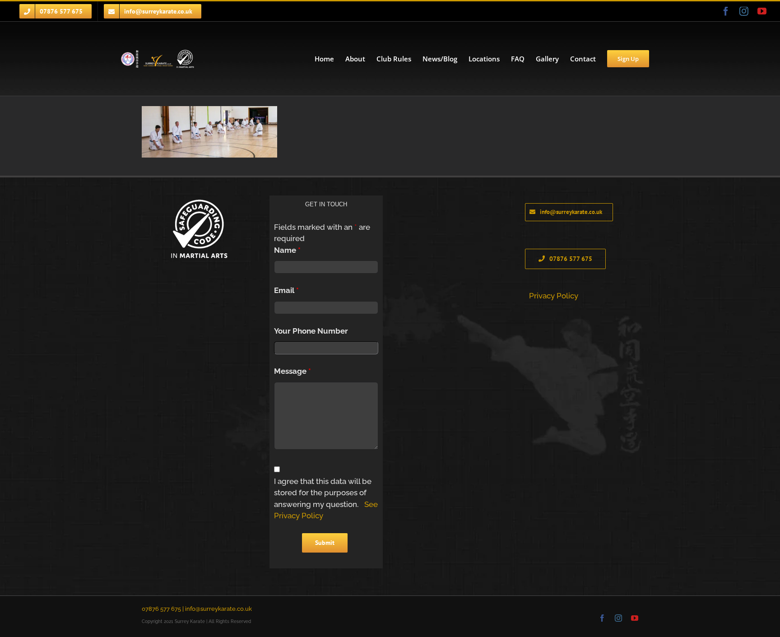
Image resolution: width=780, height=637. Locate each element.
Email (286, 290)
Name (287, 250)
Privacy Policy (553, 295)
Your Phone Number (311, 330)
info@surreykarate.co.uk (218, 608)
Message (292, 371)
